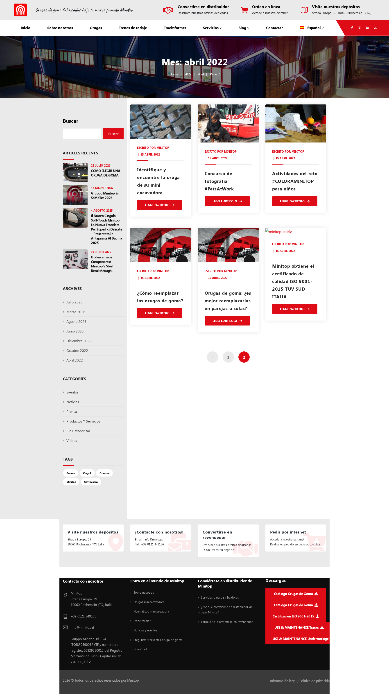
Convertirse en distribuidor (203, 6)
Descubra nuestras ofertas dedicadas (203, 13)
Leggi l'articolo (157, 205)
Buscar (70, 120)
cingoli (87, 473)
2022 (188, 74)
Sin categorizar (78, 430)
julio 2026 (74, 302)
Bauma (70, 473)
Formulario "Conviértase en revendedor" (227, 622)
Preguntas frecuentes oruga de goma (158, 640)
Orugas (96, 27)
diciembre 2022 (78, 340)
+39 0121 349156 (83, 616)
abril (200, 74)
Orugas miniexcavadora (149, 602)
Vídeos (71, 440)
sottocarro (91, 482)
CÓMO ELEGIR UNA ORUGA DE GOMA (105, 172)
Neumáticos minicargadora (151, 611)
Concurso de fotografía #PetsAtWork (219, 181)
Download (140, 649)
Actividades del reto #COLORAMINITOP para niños (295, 181)
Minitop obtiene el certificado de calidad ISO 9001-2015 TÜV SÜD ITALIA (293, 281)
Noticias (72, 401)
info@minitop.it (82, 627)
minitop (162, 147)
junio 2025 (75, 331)
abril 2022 (74, 360)
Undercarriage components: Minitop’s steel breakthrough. (102, 264)
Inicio (25, 27)
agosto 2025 (76, 321)
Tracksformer (175, 27)
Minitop (71, 482)
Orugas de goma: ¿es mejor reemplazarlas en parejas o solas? (228, 300)
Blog (242, 27)
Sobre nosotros (60, 27)
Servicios (211, 27)
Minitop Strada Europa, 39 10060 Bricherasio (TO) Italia (92, 599)
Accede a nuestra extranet (270, 13)
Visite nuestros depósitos (336, 6)
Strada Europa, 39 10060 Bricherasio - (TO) (341, 13)
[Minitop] (20, 9)
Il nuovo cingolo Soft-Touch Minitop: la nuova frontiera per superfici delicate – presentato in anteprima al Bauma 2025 (106, 229)
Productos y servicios (83, 421)
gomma (104, 473)
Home (174, 74)
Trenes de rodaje (133, 27)
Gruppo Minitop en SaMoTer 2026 (105, 195)
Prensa (71, 411)
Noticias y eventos (145, 630)
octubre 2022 (77, 350)
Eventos (72, 392)
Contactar (274, 27)
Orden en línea (266, 6)
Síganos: (70, 573)
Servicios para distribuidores (220, 597)
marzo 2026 (75, 311)
